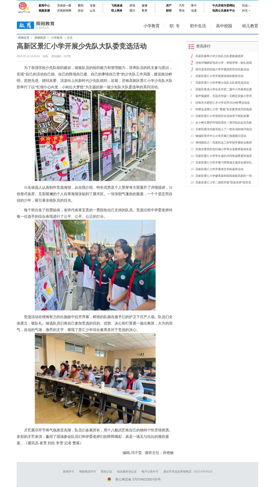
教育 (144, 10)
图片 (132, 10)
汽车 (182, 5)
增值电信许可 (87, 471)
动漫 (194, 10)
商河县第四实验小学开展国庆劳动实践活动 (222, 69)
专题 (92, 5)
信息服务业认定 (127, 471)
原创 (80, 10)
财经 (169, 10)
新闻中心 (44, 5)
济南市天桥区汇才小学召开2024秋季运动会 (222, 102)
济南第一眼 (64, 5)
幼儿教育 (250, 26)
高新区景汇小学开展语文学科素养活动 (219, 169)
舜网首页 (23, 37)
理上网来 (116, 10)
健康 (144, 5)
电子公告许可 (150, 471)
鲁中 (194, 5)
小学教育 (152, 26)
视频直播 (44, 10)
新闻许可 (68, 471)
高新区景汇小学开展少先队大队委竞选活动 (222, 82)
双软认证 (106, 471)
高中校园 (224, 26)
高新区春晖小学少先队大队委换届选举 (219, 56)
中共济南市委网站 (223, 5)
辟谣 (132, 5)
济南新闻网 (64, 10)
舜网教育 (40, 37)
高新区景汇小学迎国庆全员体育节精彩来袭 (222, 116)
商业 (182, 10)
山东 (92, 10)
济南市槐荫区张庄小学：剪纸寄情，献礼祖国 (223, 63)
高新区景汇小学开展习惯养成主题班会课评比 (223, 162)
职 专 (175, 26)
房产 (169, 5)
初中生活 (198, 26)
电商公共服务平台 (223, 10)
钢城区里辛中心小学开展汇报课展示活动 (220, 136)
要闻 (80, 5)
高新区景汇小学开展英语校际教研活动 (219, 76)
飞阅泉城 (116, 5)
